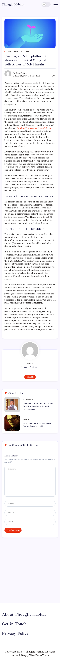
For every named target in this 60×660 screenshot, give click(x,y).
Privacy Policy (15, 633)
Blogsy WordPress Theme (35, 655)
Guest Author (21, 73)
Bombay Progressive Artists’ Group (34, 128)
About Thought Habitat (24, 614)
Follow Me (30, 377)
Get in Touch (14, 623)
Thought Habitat (13, 4)
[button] (46, 4)
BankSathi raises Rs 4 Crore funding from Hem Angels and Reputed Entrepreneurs (38, 406)
